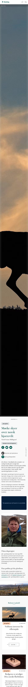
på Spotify (4, 575)
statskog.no (4, 577)
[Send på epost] (10, 447)
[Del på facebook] (2, 447)
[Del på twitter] (6, 447)
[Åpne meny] (26, 2)
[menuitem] (6, 2)
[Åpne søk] (22, 2)
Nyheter (13, 419)
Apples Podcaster (17, 575)
